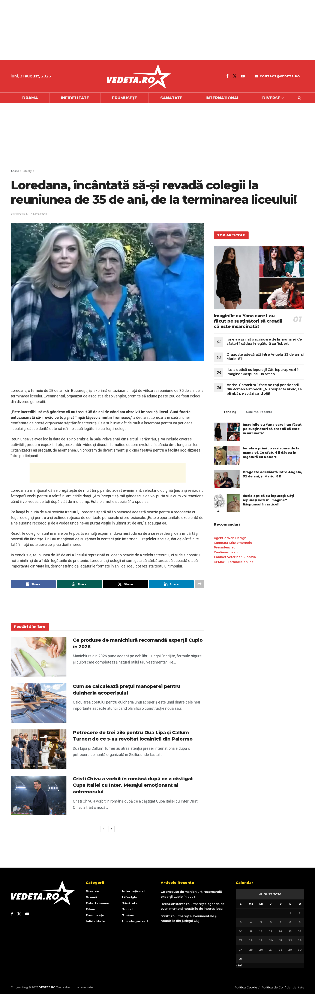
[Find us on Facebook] (227, 76)
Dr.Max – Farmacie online (234, 562)
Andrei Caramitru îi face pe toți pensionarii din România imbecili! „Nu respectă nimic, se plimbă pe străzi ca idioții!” (264, 389)
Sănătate (171, 98)
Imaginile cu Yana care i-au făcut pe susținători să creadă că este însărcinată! (248, 321)
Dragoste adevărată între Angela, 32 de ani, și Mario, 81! (272, 474)
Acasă (15, 171)
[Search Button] (299, 98)
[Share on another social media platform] (199, 584)
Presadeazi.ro (225, 547)
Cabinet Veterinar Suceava (235, 557)
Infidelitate (75, 98)
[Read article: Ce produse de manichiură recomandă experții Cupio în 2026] (38, 657)
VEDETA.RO (47, 987)
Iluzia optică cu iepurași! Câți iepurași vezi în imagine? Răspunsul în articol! (263, 372)
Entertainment (98, 903)
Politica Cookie (246, 987)
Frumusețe (124, 98)
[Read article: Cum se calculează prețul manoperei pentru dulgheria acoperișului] (38, 703)
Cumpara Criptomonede (233, 543)
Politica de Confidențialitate (283, 987)
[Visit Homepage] (138, 76)
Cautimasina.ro (226, 552)
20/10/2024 (19, 214)
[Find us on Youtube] (243, 76)
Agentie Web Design (230, 538)
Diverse (271, 98)
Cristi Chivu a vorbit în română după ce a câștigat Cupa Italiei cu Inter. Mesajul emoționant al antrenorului (133, 785)
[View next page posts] (111, 829)
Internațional (222, 98)
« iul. (239, 965)
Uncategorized (135, 921)
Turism (128, 915)
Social (127, 909)
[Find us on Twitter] (235, 76)
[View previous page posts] (103, 829)
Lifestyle (28, 171)
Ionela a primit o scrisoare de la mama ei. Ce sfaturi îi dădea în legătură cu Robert (264, 341)
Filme (90, 909)
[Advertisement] (128, 30)
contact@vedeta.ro (279, 76)
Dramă (30, 98)
